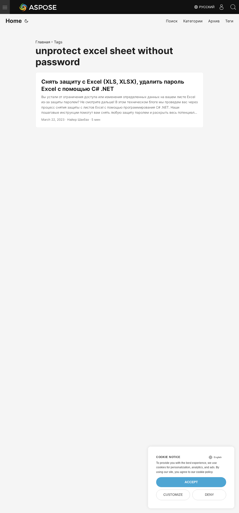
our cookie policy (201, 472)
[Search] (233, 7)
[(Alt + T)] (26, 21)
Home (14, 20)
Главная (42, 42)
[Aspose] (38, 7)
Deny (209, 494)
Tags (58, 42)
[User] (221, 7)
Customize (173, 494)
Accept (191, 482)
